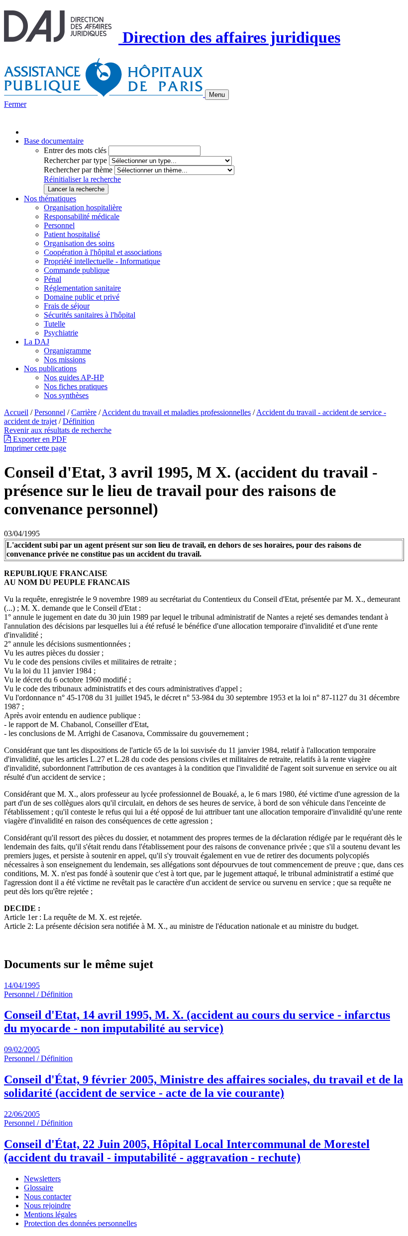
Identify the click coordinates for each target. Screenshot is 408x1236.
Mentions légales (50, 1214)
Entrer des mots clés (75, 150)
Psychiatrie (61, 333)
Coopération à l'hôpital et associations (103, 252)
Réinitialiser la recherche (82, 179)
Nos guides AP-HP (74, 377)
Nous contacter (47, 1196)
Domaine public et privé (81, 297)
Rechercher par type (75, 160)
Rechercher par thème (78, 169)
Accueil (16, 412)
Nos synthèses (66, 395)
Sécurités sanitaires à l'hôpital (89, 315)
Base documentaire (54, 141)
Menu (217, 94)
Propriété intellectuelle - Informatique (102, 261)
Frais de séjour (67, 306)
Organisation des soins (79, 243)
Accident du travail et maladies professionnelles (176, 412)
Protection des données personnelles (80, 1223)
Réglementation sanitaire (82, 288)
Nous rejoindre (47, 1205)
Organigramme (67, 350)
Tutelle (54, 324)
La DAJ (36, 341)
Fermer (15, 104)
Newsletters (42, 1178)
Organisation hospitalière (83, 207)
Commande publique (76, 270)
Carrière (84, 412)
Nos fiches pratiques (75, 386)
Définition (79, 421)
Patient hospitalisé (72, 234)
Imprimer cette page (35, 448)
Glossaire (38, 1187)
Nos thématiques (50, 198)
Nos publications (50, 368)
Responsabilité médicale (81, 216)
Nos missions (65, 359)
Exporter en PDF (39, 439)
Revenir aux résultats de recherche (57, 430)
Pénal (52, 279)
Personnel (59, 225)
